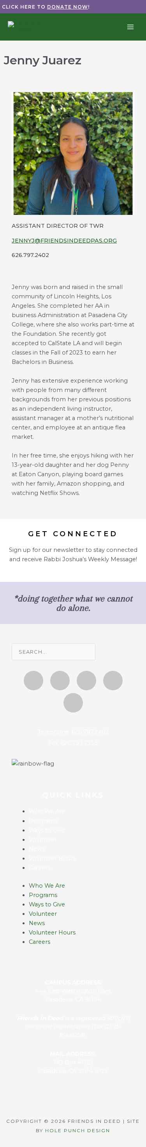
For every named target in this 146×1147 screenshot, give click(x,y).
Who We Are (47, 811)
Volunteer (43, 839)
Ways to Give (47, 830)
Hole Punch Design (77, 1130)
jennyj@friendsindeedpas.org (64, 240)
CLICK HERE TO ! (46, 7)
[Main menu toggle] (130, 26)
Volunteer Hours (52, 858)
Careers (39, 867)
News (37, 849)
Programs (43, 820)
